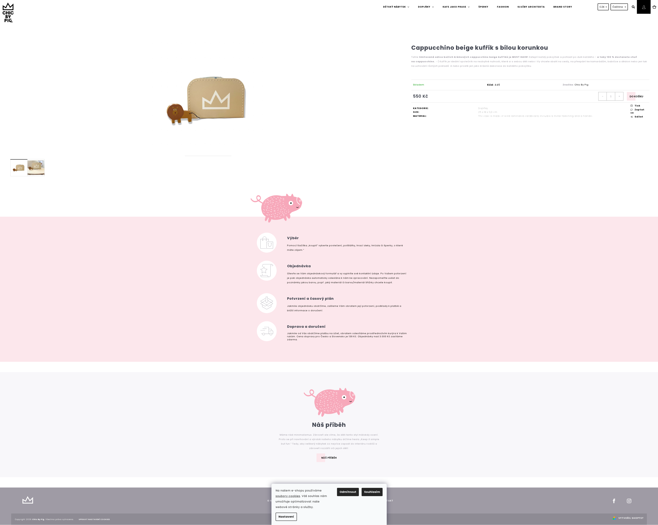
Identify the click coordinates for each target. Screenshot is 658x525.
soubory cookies (288, 496)
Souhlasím (372, 492)
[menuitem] (396, 7)
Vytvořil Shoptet (631, 518)
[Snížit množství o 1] (602, 96)
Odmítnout (348, 492)
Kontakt (387, 500)
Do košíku (636, 96)
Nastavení (286, 517)
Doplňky (483, 108)
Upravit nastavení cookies (94, 519)
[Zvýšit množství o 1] (619, 96)
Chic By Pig (582, 84)
